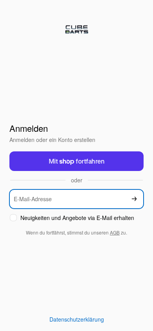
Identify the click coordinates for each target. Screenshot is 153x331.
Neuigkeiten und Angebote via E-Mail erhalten (77, 218)
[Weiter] (134, 199)
